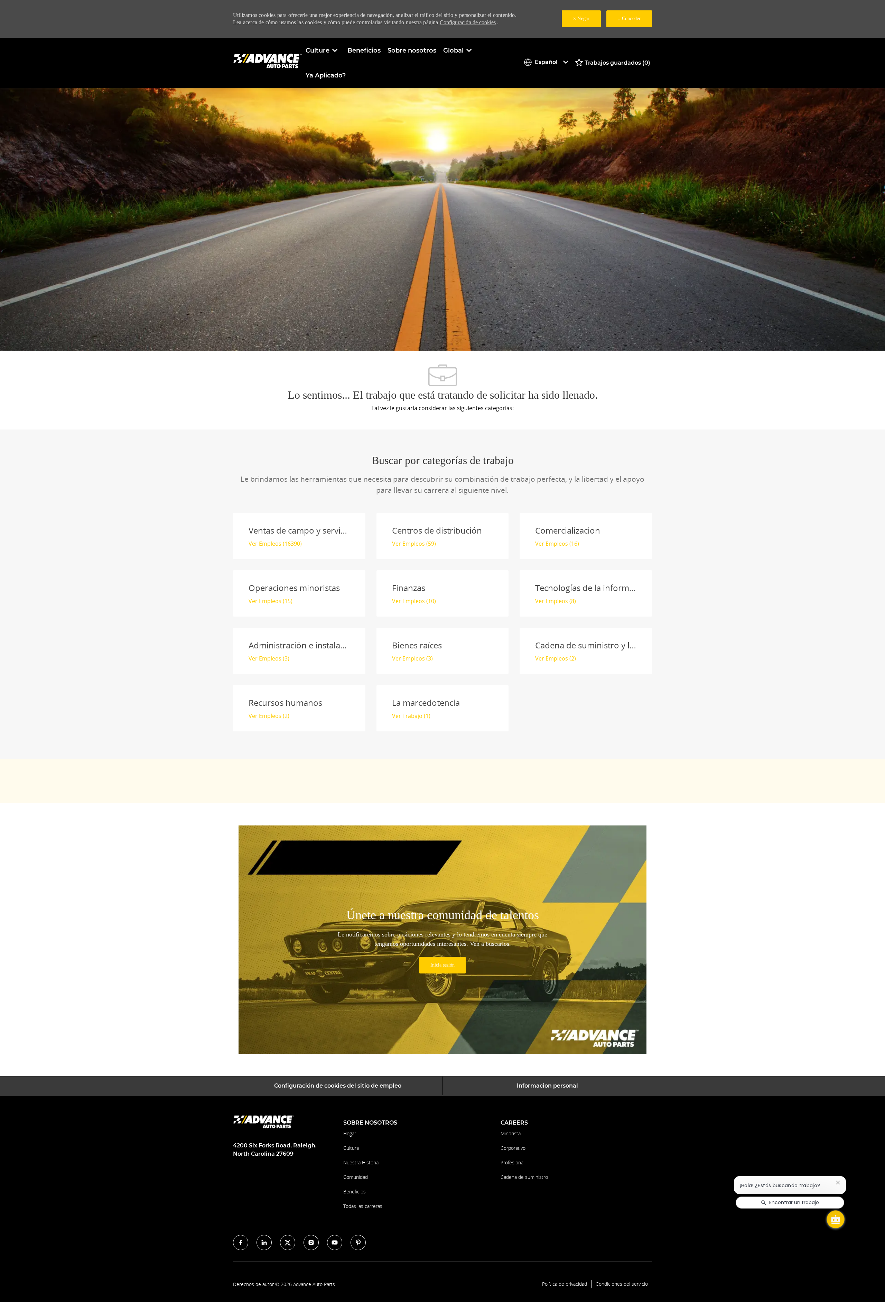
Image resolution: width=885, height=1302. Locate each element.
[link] (442, 965)
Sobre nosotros (412, 50)
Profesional (512, 1162)
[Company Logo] (267, 62)
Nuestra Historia (361, 1162)
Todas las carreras (362, 1206)
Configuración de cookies (468, 22)
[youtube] (334, 1242)
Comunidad (355, 1177)
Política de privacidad (564, 1284)
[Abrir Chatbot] (836, 1219)
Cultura (351, 1148)
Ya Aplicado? (326, 75)
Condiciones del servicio (622, 1284)
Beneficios (364, 50)
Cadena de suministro (524, 1177)
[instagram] (311, 1242)
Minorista (511, 1133)
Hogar (349, 1133)
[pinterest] (358, 1242)
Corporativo (513, 1148)
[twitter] (287, 1242)
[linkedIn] (264, 1242)
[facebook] (240, 1242)
